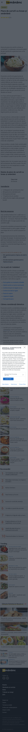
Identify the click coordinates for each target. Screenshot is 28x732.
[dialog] (14, 366)
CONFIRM (8, 379)
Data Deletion (5, 384)
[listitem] (14, 375)
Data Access (14, 384)
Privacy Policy (22, 384)
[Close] (25, 347)
